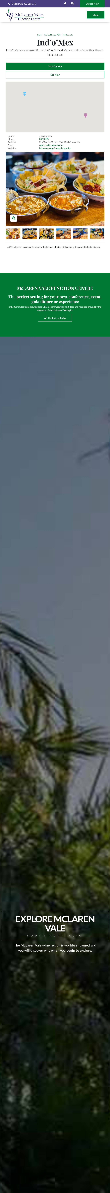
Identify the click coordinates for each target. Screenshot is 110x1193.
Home (39, 35)
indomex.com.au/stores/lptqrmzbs (54, 148)
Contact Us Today (57, 318)
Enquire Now (92, 3)
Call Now (55, 74)
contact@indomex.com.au (51, 145)
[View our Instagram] (72, 4)
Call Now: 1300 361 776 (23, 3)
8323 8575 (44, 139)
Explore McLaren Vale (52, 35)
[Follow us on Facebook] (65, 4)
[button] (24, 93)
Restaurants (68, 35)
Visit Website (55, 66)
